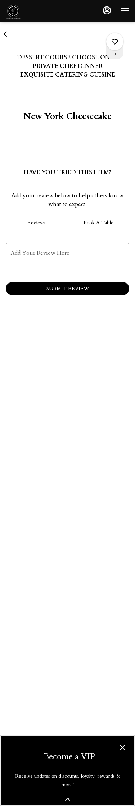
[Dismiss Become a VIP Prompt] (122, 747)
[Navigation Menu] (125, 11)
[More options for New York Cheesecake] (114, 41)
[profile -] (107, 10)
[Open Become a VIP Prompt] (67, 799)
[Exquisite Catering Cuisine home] (38, 11)
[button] (8, 34)
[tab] (37, 222)
